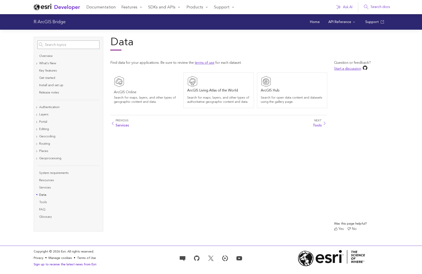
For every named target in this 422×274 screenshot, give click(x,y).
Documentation (101, 7)
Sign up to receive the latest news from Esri (65, 264)
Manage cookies (60, 258)
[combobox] (68, 45)
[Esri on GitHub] (196, 258)
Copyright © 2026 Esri (50, 251)
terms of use (204, 63)
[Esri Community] (182, 258)
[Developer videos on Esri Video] (225, 258)
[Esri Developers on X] (211, 258)
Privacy (38, 258)
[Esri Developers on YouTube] (239, 258)
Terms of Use (86, 258)
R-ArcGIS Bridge (50, 22)
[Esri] (331, 258)
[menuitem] (315, 22)
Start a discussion (347, 69)
